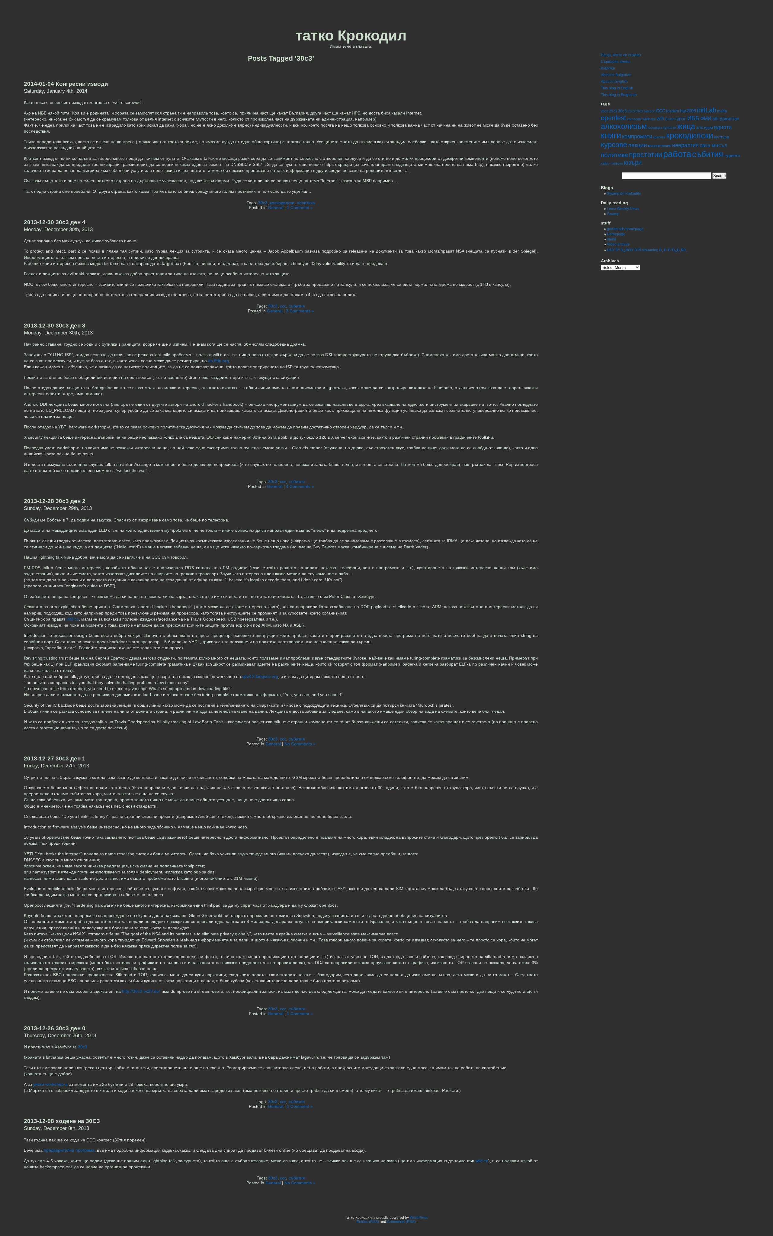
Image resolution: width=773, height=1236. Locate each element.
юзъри (633, 162)
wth (660, 118)
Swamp (613, 214)
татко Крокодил (351, 35)
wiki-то (482, 1160)
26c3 (604, 111)
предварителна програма (69, 1150)
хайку (605, 163)
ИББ (693, 118)
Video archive (618, 244)
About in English (614, 81)
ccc (283, 306)
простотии (645, 155)
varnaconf (634, 119)
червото (617, 163)
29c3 (613, 111)
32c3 (639, 111)
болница (654, 128)
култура (721, 136)
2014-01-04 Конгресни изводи (66, 84)
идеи (708, 127)
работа (677, 154)
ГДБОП (680, 119)
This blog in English (617, 88)
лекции (637, 145)
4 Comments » (300, 486)
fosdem (672, 111)
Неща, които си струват (621, 55)
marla (722, 111)
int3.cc (72, 619)
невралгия (685, 145)
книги (611, 135)
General (275, 207)
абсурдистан (725, 118)
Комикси (608, 68)
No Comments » (300, 743)
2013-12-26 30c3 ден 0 (54, 1028)
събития (297, 306)
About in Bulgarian (616, 75)
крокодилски (282, 202)
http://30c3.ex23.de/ (141, 991)
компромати (637, 136)
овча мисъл (713, 145)
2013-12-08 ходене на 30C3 (62, 1121)
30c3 (263, 202)
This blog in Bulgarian (619, 95)
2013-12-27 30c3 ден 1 (54, 758)
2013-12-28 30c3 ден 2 (54, 501)
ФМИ (705, 118)
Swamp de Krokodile (624, 194)
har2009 (688, 110)
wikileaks (649, 119)
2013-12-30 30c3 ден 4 (54, 222)
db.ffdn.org (218, 360)
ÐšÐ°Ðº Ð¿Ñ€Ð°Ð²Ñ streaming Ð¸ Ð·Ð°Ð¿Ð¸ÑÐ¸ (647, 250)
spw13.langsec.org (260, 676)
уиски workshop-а (50, 1084)
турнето (732, 155)
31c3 (631, 111)
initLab (706, 110)
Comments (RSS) (401, 1222)
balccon (649, 111)
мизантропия (659, 146)
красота (659, 137)
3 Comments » (300, 310)
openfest (613, 118)
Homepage (616, 234)
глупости (668, 128)
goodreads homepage (625, 229)
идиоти (723, 127)
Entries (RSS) (368, 1222)
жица (686, 126)
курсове (614, 144)
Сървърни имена (615, 62)
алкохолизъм (624, 126)
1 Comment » (300, 207)
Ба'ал (670, 119)
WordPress (419, 1217)
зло (699, 127)
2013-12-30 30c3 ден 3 (54, 325)
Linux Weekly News (623, 209)
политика (306, 202)
